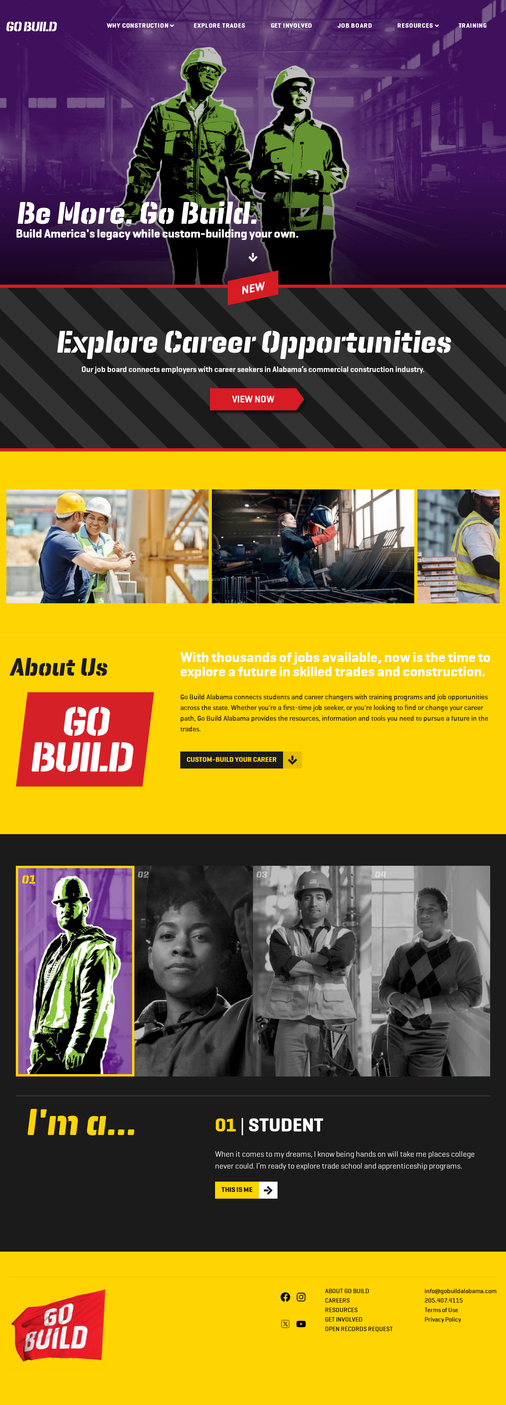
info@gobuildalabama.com (461, 1291)
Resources (415, 26)
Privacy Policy (443, 1320)
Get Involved (292, 26)
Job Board (355, 26)
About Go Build (347, 1291)
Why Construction (138, 26)
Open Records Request (359, 1329)
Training (473, 26)
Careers (337, 1301)
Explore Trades (219, 26)
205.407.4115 (444, 1301)
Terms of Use (441, 1310)
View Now (253, 399)
